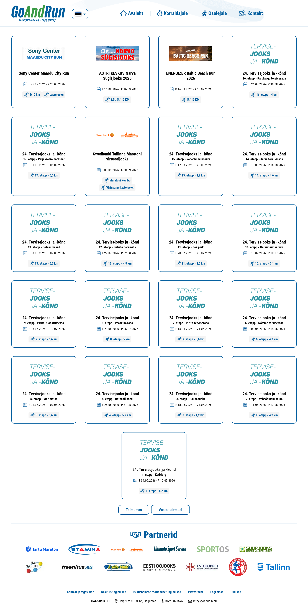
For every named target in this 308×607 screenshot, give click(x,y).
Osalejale (217, 13)
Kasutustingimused (113, 592)
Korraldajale (176, 13)
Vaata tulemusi (170, 510)
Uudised (236, 592)
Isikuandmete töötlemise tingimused (157, 592)
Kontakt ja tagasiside (80, 592)
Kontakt (255, 13)
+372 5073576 (174, 601)
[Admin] (1, 2)
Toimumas (134, 510)
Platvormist (195, 592)
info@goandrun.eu (205, 601)
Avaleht (135, 13)
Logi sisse (217, 592)
